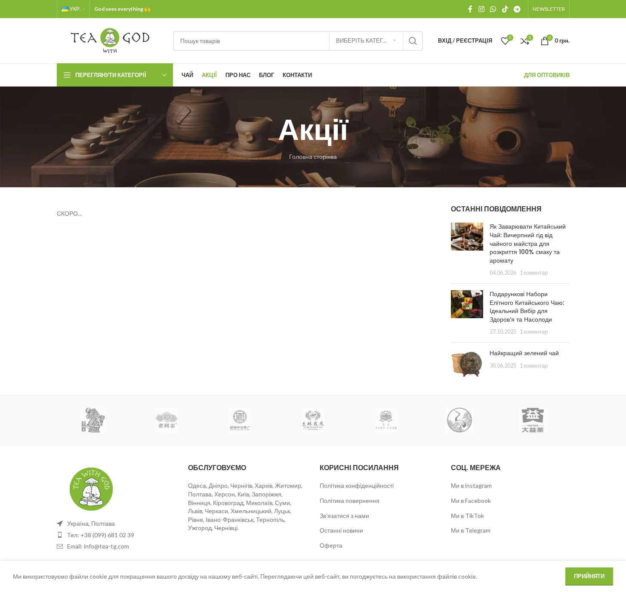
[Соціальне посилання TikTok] (505, 9)
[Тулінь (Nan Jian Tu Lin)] (312, 420)
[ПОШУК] (413, 41)
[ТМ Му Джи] (386, 420)
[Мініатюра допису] (467, 250)
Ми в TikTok (467, 515)
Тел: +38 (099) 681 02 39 (100, 535)
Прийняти (589, 576)
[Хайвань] (166, 420)
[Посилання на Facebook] (470, 9)
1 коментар (534, 273)
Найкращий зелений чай (524, 353)
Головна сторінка (313, 156)
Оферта (331, 545)
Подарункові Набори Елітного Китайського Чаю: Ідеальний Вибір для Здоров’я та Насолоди (527, 307)
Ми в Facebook (471, 500)
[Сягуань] (459, 420)
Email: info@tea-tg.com (98, 546)
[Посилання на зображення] (91, 488)
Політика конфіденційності (357, 485)
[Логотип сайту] (110, 39)
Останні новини (341, 530)
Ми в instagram (471, 485)
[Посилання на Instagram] (481, 9)
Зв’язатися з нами (344, 515)
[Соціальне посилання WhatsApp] (493, 9)
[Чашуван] (93, 420)
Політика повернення (349, 500)
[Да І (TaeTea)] (532, 420)
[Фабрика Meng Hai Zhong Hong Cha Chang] (239, 420)
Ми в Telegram (470, 530)
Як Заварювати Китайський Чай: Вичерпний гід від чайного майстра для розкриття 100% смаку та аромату (528, 243)
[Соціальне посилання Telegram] (517, 9)
